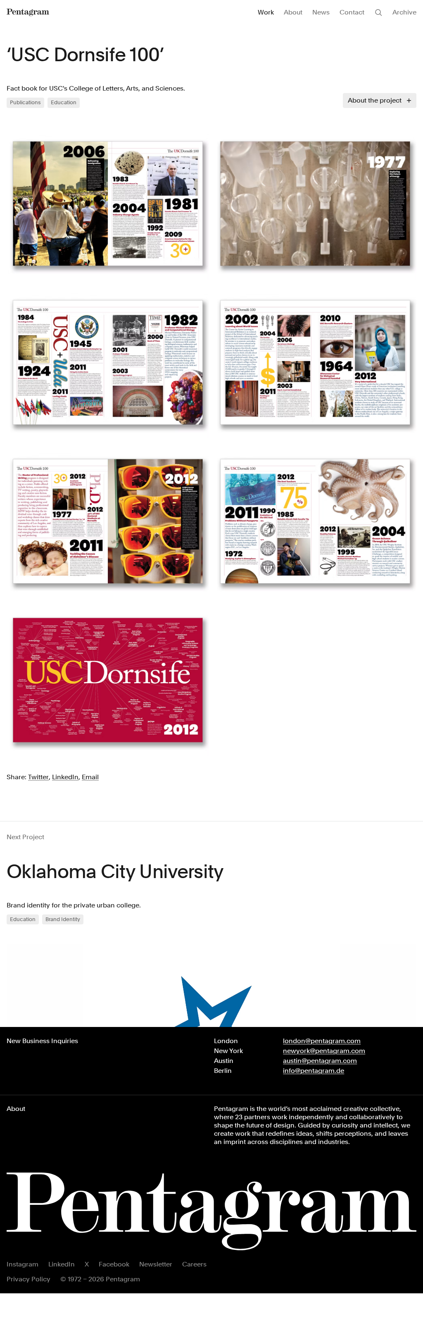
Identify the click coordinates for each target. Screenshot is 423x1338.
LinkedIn (61, 1264)
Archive (404, 12)
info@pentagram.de (313, 1071)
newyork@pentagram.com (324, 1051)
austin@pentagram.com (320, 1061)
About (293, 12)
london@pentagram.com (322, 1041)
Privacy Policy (28, 1279)
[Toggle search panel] (378, 12)
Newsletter (155, 1264)
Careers (194, 1264)
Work (266, 12)
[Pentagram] (28, 12)
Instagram (22, 1264)
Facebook (114, 1264)
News (321, 12)
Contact (352, 12)
